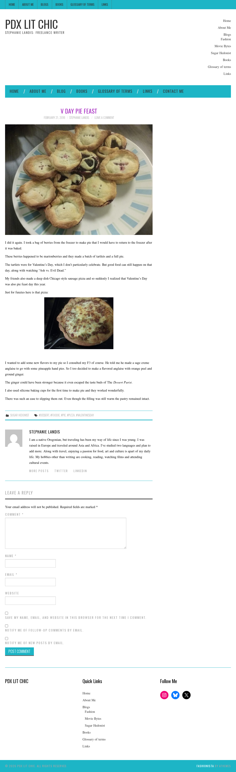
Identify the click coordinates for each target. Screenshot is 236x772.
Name (11, 555)
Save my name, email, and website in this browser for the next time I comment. (76, 617)
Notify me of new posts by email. (34, 642)
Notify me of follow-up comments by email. (44, 630)
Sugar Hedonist (221, 53)
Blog (61, 91)
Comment (14, 514)
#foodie (55, 415)
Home (12, 4)
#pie (63, 415)
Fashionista (205, 766)
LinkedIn (80, 471)
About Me (28, 4)
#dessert (44, 415)
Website (12, 593)
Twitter (61, 471)
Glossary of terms (82, 4)
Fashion (226, 39)
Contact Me (173, 91)
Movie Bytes (223, 46)
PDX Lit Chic (31, 24)
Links (105, 4)
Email (11, 574)
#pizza (71, 415)
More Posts (39, 471)
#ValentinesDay (85, 415)
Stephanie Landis (79, 117)
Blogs (44, 4)
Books (59, 4)
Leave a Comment (104, 117)
